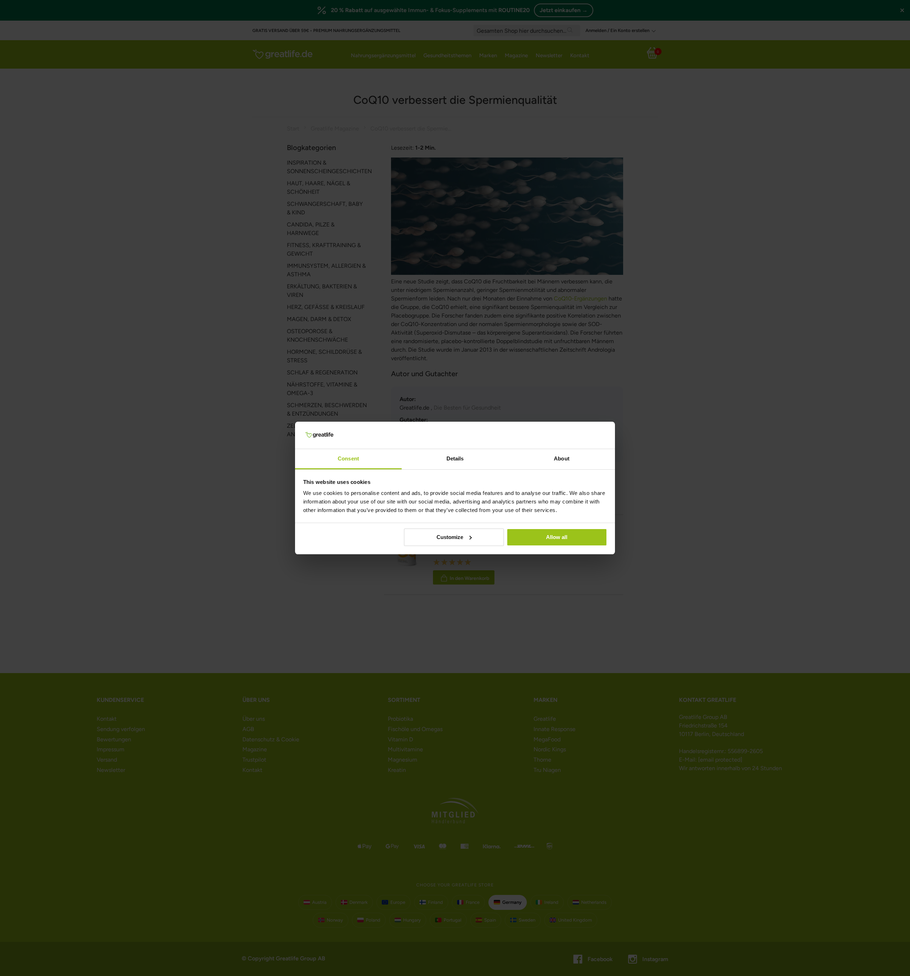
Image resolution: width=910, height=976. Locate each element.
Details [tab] (455, 458)
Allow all (556, 537)
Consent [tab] (348, 458)
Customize (450, 537)
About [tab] (561, 458)
